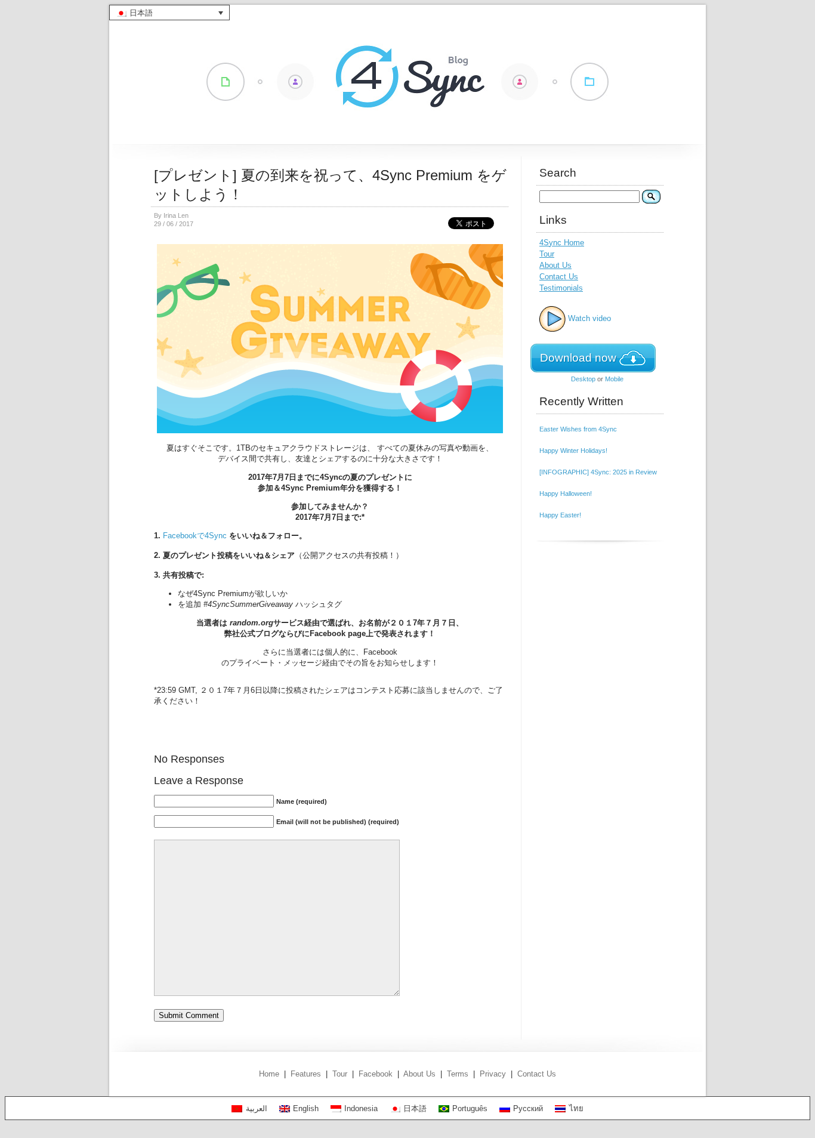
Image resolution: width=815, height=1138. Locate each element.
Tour (546, 253)
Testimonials (561, 287)
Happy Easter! (560, 515)
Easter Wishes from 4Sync (578, 429)
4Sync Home (561, 242)
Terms (457, 1073)
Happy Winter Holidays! (573, 450)
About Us (555, 265)
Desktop (583, 379)
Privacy (493, 1073)
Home (269, 1073)
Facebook (376, 1073)
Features (306, 1073)
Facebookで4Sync (195, 535)
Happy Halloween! (565, 493)
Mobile (614, 379)
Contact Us (558, 276)
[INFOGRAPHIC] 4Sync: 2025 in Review (598, 472)
